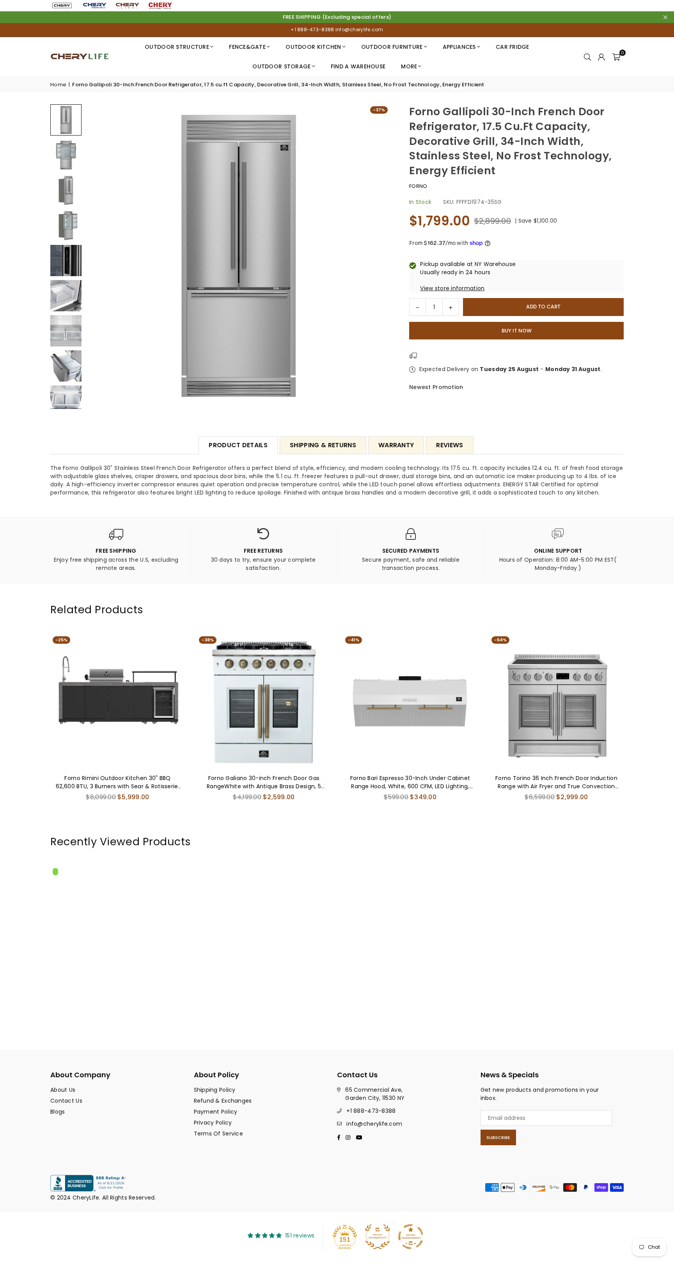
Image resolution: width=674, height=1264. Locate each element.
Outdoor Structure (177, 47)
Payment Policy (216, 1112)
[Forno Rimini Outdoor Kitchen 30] (117, 701)
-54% (500, 640)
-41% (353, 640)
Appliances (459, 47)
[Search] (587, 57)
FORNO (418, 186)
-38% (208, 640)
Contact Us (66, 1101)
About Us (62, 1090)
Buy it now (517, 330)
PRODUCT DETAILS (238, 445)
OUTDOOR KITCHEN (313, 47)
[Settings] (601, 57)
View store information (452, 288)
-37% (379, 110)
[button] (616, 57)
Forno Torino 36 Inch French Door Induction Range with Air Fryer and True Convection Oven (556, 782)
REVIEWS (449, 445)
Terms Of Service (218, 1133)
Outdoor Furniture (392, 47)
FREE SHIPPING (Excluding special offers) (337, 17)
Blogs (57, 1112)
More (409, 66)
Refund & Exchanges (223, 1101)
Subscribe (498, 1137)
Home (58, 84)
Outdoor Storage (281, 66)
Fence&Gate (247, 47)
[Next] (379, 256)
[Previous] (96, 256)
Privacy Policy (213, 1123)
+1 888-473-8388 (312, 29)
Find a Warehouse (358, 66)
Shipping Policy (215, 1090)
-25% (61, 640)
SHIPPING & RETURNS (323, 445)
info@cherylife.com (358, 29)
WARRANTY (396, 445)
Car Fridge (512, 47)
